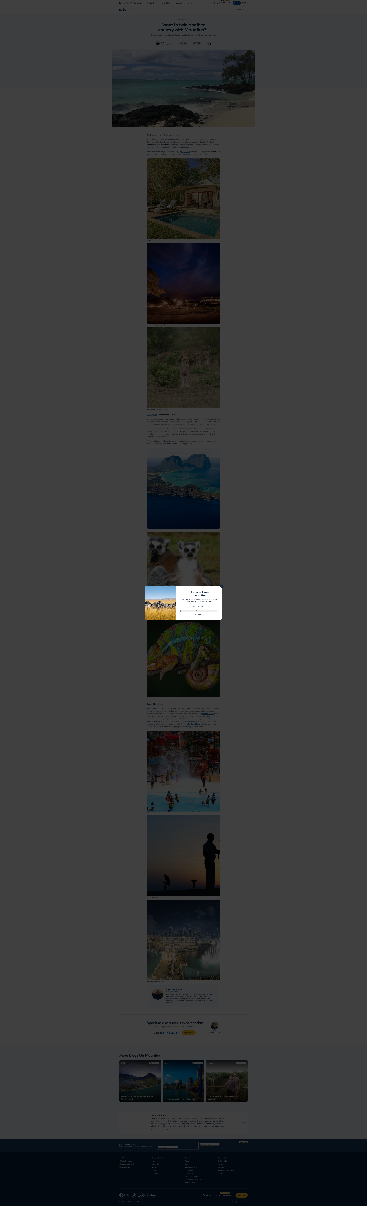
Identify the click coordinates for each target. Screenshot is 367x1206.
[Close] (221, 586)
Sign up (198, 611)
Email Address (198, 606)
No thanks (198, 614)
